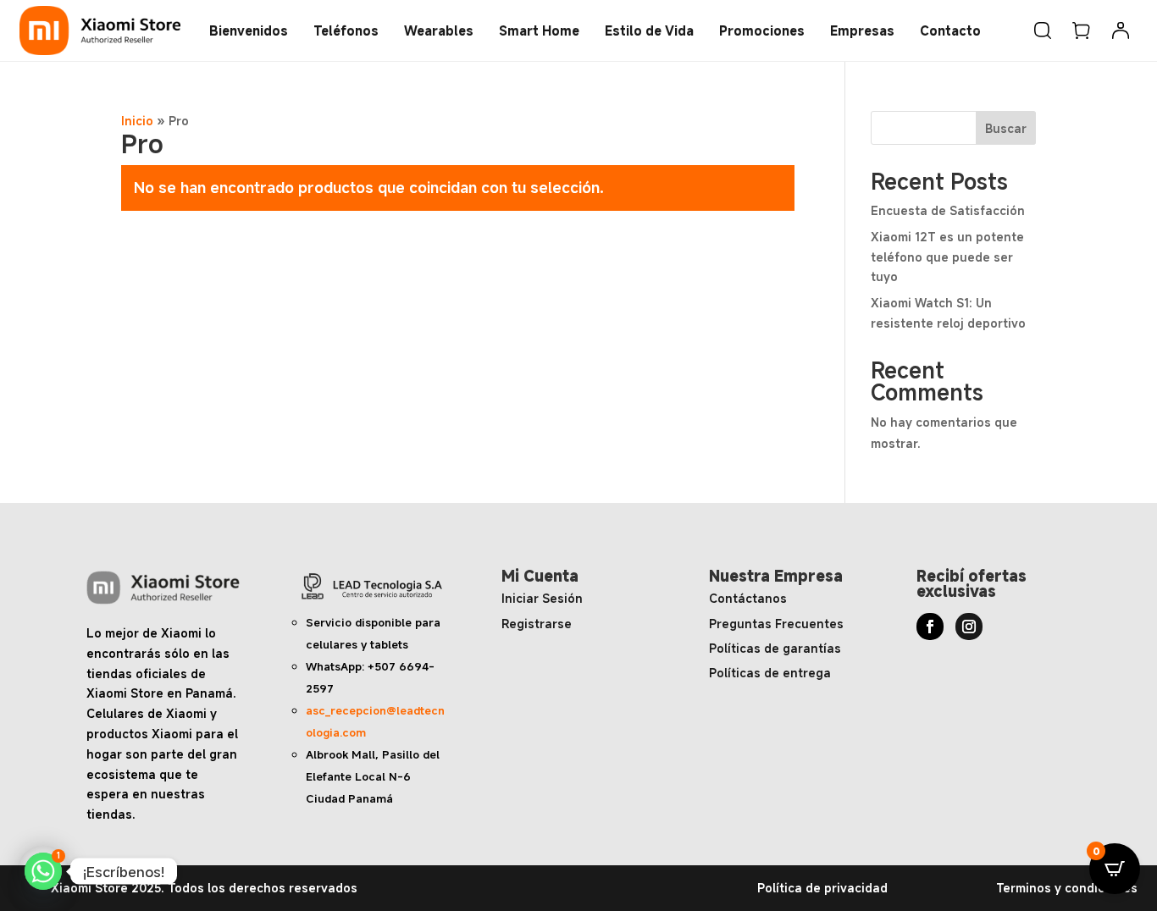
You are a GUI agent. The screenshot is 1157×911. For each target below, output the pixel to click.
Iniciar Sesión (542, 598)
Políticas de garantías (775, 648)
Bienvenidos (248, 30)
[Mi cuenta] (1121, 30)
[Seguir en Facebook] (930, 626)
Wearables (438, 30)
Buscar (1006, 128)
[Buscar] (1043, 30)
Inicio (137, 121)
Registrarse (536, 624)
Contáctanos (748, 598)
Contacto (950, 30)
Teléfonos (346, 30)
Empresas (862, 30)
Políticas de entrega (770, 673)
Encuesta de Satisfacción (948, 210)
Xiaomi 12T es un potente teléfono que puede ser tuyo (947, 257)
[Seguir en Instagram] (969, 626)
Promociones (762, 30)
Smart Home (539, 30)
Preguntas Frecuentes (776, 624)
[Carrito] (1082, 30)
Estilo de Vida (649, 30)
